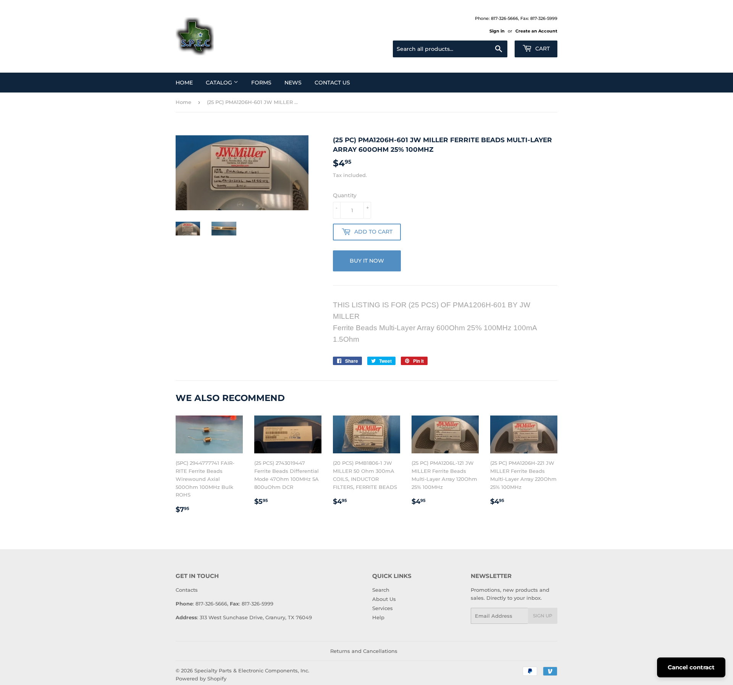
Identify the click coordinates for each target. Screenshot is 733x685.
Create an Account (536, 31)
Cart (542, 48)
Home (184, 82)
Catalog (220, 82)
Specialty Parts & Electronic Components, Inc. (251, 670)
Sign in (497, 31)
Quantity (345, 195)
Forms (261, 82)
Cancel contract (691, 667)
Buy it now (367, 260)
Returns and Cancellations (363, 651)
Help (378, 617)
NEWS (293, 82)
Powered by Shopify (201, 678)
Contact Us (332, 82)
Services (382, 608)
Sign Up (542, 615)
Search (380, 590)
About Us (384, 599)
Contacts (187, 590)
